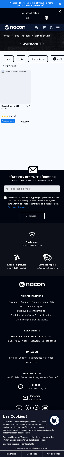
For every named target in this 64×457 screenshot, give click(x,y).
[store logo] (15, 27)
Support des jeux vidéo (41, 357)
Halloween (34, 340)
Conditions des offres (21, 315)
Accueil (7, 35)
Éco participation (43, 315)
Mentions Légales (34, 306)
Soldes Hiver (30, 336)
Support (25, 301)
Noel (24, 340)
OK (27, 18)
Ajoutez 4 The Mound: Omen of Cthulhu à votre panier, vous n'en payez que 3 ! (31, 4)
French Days (45, 336)
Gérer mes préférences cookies (32, 319)
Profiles (13, 357)
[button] (28, 106)
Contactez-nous (40, 301)
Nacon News (32, 362)
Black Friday (13, 340)
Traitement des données (18, 207)
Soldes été (16, 336)
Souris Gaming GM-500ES (10, 107)
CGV (52, 301)
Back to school (23, 35)
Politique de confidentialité (31, 310)
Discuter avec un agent (35, 388)
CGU (21, 306)
